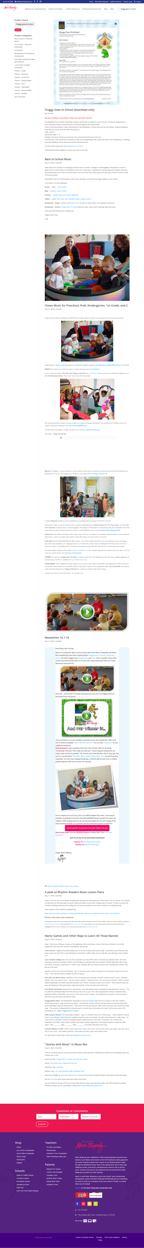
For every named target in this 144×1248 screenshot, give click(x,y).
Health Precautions (116, 2)
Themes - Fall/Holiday (21, 87)
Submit (42, 1124)
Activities (59, 163)
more (93, 658)
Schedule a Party (52, 1184)
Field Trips (20, 1188)
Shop (106, 9)
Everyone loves (93, 430)
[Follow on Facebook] (77, 1204)
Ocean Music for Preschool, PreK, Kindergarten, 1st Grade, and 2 (86, 305)
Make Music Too (117, 365)
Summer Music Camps (54, 1178)
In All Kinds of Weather (81, 365)
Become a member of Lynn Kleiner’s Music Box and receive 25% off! (68, 118)
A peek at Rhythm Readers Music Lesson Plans (74, 892)
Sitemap (99, 1237)
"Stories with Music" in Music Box (66, 1044)
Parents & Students (56, 9)
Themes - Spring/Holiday (22, 80)
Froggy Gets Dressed (69, 1063)
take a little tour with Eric (83, 743)
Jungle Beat (82, 658)
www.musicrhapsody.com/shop (81, 550)
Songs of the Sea (61, 365)
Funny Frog (93, 1001)
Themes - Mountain (21, 74)
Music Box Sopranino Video (70, 199)
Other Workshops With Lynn (56, 1157)
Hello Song (74, 203)
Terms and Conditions (112, 1237)
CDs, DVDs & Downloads (25, 1150)
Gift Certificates (19, 97)
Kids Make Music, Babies (104, 365)
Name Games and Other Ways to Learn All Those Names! (81, 936)
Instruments (18, 50)
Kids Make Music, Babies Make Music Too (88, 756)
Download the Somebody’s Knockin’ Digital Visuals (87, 828)
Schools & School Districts (91, 9)
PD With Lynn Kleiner (54, 1147)
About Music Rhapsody (101, 2)
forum (52, 1079)
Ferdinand (59, 1067)
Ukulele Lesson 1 (86, 199)
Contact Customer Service (84, 1237)
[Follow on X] (96, 1204)
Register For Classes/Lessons (35, 9)
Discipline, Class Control (58, 191)
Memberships (51, 1150)
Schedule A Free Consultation (57, 1153)
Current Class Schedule (54, 1172)
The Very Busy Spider (80, 1059)
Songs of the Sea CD (100, 474)
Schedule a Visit (52, 1175)
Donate (78, 1188)
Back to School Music (58, 159)
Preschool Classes (23, 1178)
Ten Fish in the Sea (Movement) (76, 425)
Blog (112, 9)
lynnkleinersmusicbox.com (82, 1035)
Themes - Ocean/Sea (21, 77)
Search (18, 30)
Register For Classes (54, 1169)
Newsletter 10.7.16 (57, 637)
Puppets (19, 1163)
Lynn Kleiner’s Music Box (79, 560)
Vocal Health (61, 187)
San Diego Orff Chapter (92, 842)
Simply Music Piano (53, 1181)
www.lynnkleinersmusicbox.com (91, 1086)
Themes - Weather (20, 93)
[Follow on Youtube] (89, 1204)
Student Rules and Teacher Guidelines (66, 195)
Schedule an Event (23, 1184)
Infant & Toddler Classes (25, 1175)
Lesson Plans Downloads (25, 1153)
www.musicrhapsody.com (69, 1075)
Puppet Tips (56, 199)
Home (91, 2)
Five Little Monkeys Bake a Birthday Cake (69, 1071)
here (81, 573)
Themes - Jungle (20, 71)
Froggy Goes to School (75, 146)
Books (19, 1147)
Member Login (128, 2)
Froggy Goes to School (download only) (69, 110)
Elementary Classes (23, 1181)
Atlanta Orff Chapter (91, 844)
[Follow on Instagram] (83, 1204)
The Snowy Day (55, 1063)
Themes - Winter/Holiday (23, 90)
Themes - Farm (19, 84)
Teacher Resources (72, 9)
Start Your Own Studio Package (27, 1191)
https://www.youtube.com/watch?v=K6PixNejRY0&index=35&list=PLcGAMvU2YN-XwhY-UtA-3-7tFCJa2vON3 (82, 913)
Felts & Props (21, 1157)
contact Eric (108, 743)
